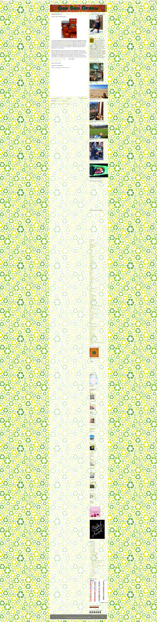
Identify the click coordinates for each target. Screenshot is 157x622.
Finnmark (91, 304)
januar (93, 573)
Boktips (91, 316)
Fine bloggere (92, 256)
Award (91, 303)
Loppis (60, 60)
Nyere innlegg (55, 98)
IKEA (90, 289)
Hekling (91, 282)
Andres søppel (92, 301)
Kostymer (91, 267)
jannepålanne (93, 428)
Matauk (91, 257)
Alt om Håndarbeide (93, 313)
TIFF (90, 285)
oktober (93, 555)
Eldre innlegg (83, 98)
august (93, 559)
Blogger (88, 617)
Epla (90, 253)
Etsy (90, 322)
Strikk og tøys (93, 404)
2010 (92, 551)
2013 (92, 546)
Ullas (90, 341)
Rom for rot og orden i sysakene (98, 565)
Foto (90, 325)
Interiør (91, 254)
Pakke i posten (92, 335)
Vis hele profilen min (93, 59)
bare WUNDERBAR (92, 472)
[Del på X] (71, 59)
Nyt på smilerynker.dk (95, 487)
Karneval (91, 276)
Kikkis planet (92, 493)
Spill (90, 310)
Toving (91, 259)
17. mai (91, 286)
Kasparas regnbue (92, 460)
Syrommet (92, 297)
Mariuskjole (92, 278)
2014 (92, 544)
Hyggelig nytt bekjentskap (97, 562)
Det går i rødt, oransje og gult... (98, 560)
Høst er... (91, 270)
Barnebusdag (92, 288)
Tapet (91, 275)
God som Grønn (99, 38)
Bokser (91, 273)
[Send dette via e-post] (69, 59)
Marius (91, 294)
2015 (92, 543)
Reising (91, 272)
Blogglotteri (92, 314)
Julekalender (92, 291)
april (93, 572)
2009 (92, 575)
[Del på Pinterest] (73, 59)
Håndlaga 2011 (92, 329)
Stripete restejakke (95, 398)
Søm (90, 242)
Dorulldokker (92, 317)
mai (93, 570)
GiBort (91, 263)
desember (94, 552)
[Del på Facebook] (72, 59)
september (94, 557)
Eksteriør (91, 319)
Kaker (91, 330)
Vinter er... (92, 344)
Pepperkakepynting (93, 336)
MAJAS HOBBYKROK (92, 394)
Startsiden (69, 98)
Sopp (91, 266)
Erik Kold (91, 269)
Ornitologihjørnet (93, 295)
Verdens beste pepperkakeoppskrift (96, 342)
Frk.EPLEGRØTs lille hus (93, 445)
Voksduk (91, 250)
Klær (90, 292)
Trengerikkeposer (93, 245)
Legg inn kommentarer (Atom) (62, 100)
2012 (92, 548)
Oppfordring (92, 333)
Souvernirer (92, 339)
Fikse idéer (92, 247)
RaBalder (91, 279)
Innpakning (92, 262)
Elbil (90, 320)
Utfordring (91, 311)
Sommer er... (92, 264)
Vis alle (96, 504)
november (94, 554)
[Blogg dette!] (70, 59)
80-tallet (91, 298)
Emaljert (56, 60)
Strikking (91, 260)
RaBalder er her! (95, 563)
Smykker (91, 307)
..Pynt (91, 434)
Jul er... (91, 251)
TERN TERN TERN (95, 422)
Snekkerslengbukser (93, 308)
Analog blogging (93, 300)
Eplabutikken (92, 244)
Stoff (90, 248)
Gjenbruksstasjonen (93, 326)
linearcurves (80, 617)
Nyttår (91, 332)
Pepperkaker (92, 338)
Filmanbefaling (92, 323)
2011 (92, 549)
